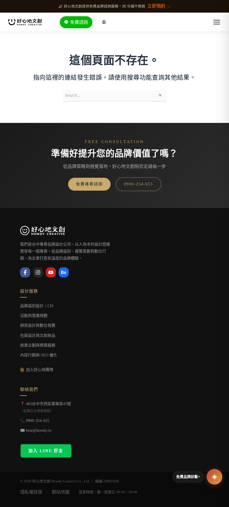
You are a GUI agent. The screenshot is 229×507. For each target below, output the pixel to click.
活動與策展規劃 (33, 316)
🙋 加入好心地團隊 (36, 370)
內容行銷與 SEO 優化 (38, 355)
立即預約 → (159, 6)
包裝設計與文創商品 (37, 335)
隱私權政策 (31, 492)
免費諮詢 (79, 22)
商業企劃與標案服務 (37, 345)
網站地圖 (61, 492)
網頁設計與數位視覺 (37, 325)
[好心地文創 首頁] (25, 22)
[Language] (104, 22)
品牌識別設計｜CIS (37, 306)
